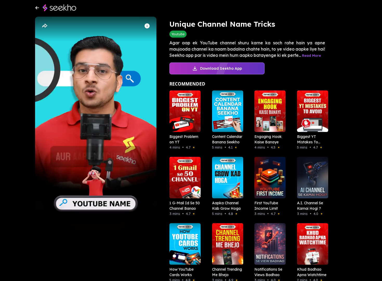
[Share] (44, 26)
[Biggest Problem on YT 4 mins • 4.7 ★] (183, 111)
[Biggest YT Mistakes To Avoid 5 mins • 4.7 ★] (311, 111)
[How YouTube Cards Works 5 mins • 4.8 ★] (183, 244)
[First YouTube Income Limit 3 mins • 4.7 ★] (268, 177)
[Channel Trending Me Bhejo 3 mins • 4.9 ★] (226, 244)
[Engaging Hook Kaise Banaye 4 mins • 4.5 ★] (268, 111)
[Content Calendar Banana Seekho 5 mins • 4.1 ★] (226, 111)
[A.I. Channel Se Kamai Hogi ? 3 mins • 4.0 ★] (311, 177)
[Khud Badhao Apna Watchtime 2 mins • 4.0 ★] (311, 244)
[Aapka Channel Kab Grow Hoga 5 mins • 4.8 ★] (226, 177)
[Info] (147, 26)
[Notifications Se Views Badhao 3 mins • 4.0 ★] (268, 244)
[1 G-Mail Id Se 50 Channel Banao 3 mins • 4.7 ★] (183, 177)
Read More (311, 55)
